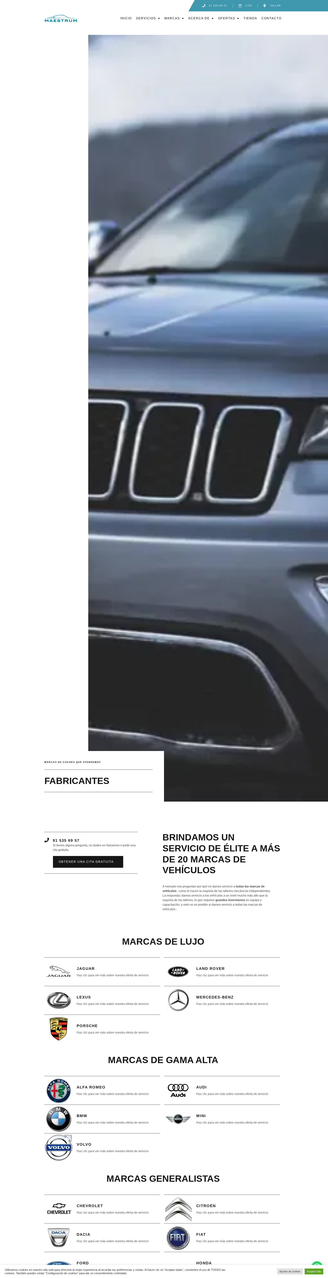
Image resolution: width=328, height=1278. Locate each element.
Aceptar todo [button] (314, 1271)
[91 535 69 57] (46, 840)
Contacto (271, 18)
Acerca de (199, 18)
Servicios (146, 18)
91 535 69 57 (66, 840)
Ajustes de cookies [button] (289, 1271)
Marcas (172, 18)
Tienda (250, 18)
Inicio (126, 18)
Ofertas (226, 18)
